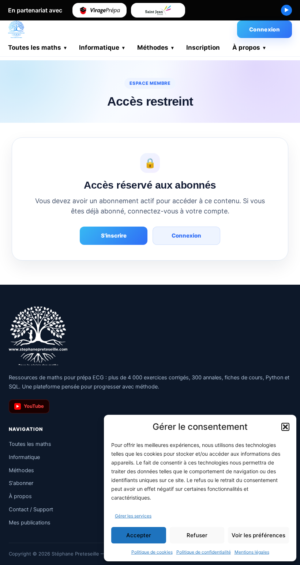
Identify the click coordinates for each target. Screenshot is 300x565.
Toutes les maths (34, 47)
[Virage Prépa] (99, 10)
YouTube (30, 406)
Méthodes (152, 47)
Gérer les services (133, 516)
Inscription (203, 47)
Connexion (264, 29)
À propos (246, 47)
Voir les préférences (258, 535)
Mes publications (29, 522)
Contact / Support (31, 509)
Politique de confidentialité (203, 552)
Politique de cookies (152, 552)
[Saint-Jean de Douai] (158, 10)
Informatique (99, 47)
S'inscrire (114, 235)
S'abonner (21, 483)
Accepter (138, 535)
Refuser (197, 535)
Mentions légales (252, 552)
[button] (285, 427)
